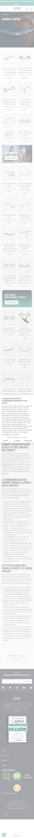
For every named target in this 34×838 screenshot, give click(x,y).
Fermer (5, 440)
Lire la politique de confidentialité (10, 434)
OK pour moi (28, 440)
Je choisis (17, 440)
